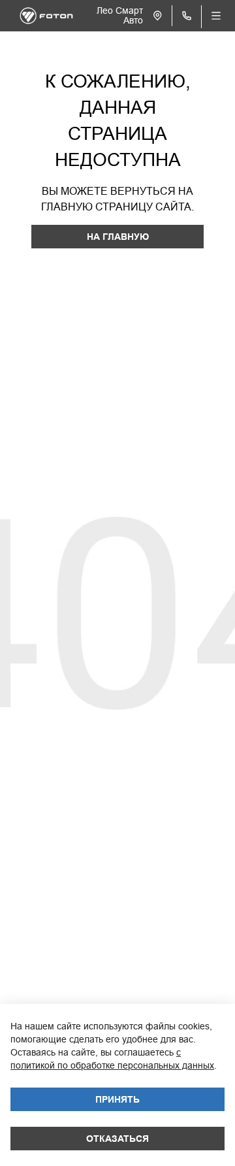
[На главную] (46, 15)
